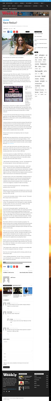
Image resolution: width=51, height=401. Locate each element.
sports (36, 87)
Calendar (22, 3)
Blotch (16, 3)
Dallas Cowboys (38, 61)
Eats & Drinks (28, 3)
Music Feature (37, 385)
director (44, 61)
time (36, 94)
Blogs (35, 381)
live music (37, 76)
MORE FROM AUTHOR (16, 285)
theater (41, 92)
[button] (47, 6)
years (36, 96)
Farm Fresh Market (17, 262)
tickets (46, 92)
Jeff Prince (6, 28)
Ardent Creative (6, 399)
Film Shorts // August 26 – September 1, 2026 (28, 377)
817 (6, 262)
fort (39, 68)
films (39, 66)
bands (41, 57)
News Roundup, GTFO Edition (27, 295)
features (22, 262)
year (45, 94)
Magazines (19, 5)
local (4, 263)
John (35, 36)
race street (11, 263)
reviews (37, 86)
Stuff (9, 5)
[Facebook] (44, 1)
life (30, 262)
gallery (45, 71)
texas (36, 92)
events (37, 64)
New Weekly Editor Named (26, 272)
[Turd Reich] (21, 383)
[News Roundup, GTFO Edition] (27, 290)
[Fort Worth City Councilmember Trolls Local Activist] (17, 290)
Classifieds (35, 5)
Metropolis (36, 3)
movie (37, 79)
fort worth (27, 262)
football (36, 68)
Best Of (13, 5)
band (36, 57)
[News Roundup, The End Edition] (7, 290)
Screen (4, 5)
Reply (8, 308)
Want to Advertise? (13, 8)
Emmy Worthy (26, 387)
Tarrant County (39, 90)
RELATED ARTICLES (7, 285)
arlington (41, 55)
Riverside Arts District (18, 263)
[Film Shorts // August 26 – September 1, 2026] (21, 378)
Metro (7, 20)
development (10, 262)
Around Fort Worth (37, 377)
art (46, 55)
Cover (4, 3)
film (36, 66)
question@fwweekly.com (11, 389)
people (7, 263)
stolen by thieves (10, 143)
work (38, 94)
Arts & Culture (9, 3)
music (37, 81)
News (4, 20)
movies (42, 79)
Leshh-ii (35, 33)
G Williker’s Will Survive (8, 272)
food (44, 66)
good (36, 73)
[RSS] (46, 1)
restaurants (38, 83)
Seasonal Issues (27, 5)
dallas (44, 59)
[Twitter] (48, 1)
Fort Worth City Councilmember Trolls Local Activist (17, 296)
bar (44, 57)
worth (42, 94)
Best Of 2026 (40, 33)
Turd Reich (26, 381)
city (36, 59)
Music (42, 3)
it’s (38, 73)
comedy (40, 59)
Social (41, 5)
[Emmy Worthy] (21, 388)
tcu (45, 89)
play (46, 81)
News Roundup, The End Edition (7, 295)
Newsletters (5, 8)
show (42, 86)
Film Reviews (36, 379)
